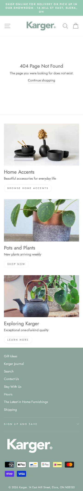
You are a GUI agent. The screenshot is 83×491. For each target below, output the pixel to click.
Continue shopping (41, 80)
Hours (8, 394)
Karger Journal (14, 363)
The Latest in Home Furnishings (26, 401)
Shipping (10, 409)
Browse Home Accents (27, 188)
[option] (41, 8)
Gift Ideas (10, 356)
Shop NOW (16, 264)
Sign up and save (21, 424)
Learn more (18, 339)
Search (9, 371)
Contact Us (11, 379)
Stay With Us (12, 386)
